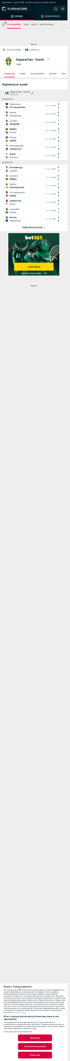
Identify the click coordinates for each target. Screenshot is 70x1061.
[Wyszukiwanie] (56, 9)
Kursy (23, 74)
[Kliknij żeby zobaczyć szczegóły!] (33, 106)
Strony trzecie (20, 1012)
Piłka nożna (13, 50)
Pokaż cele (35, 1055)
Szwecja (34, 50)
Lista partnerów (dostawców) (18, 1031)
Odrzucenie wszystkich (35, 1046)
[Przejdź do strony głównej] (17, 9)
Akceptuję (35, 1038)
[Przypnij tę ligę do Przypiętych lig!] (48, 59)
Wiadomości (38, 74)
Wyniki (53, 74)
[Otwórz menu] (62, 9)
